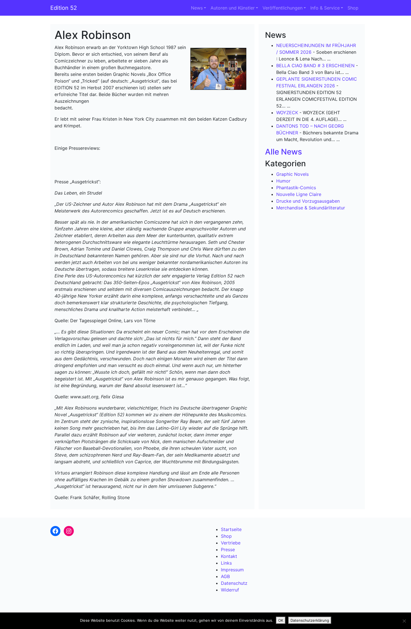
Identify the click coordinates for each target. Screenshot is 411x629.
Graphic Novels (292, 174)
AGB (225, 576)
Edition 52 (63, 7)
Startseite (231, 529)
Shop (353, 8)
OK (280, 620)
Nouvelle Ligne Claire (298, 194)
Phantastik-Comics (296, 187)
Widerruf (230, 590)
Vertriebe (230, 543)
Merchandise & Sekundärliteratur (310, 208)
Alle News (283, 151)
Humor (283, 181)
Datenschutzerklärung (309, 620)
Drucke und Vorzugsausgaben (308, 201)
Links (226, 563)
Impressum (232, 569)
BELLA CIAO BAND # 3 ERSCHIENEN (315, 65)
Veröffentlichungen (283, 8)
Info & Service (325, 8)
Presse (228, 549)
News (197, 8)
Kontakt (229, 556)
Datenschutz (234, 583)
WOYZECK (287, 112)
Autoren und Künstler (233, 8)
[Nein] (404, 621)
